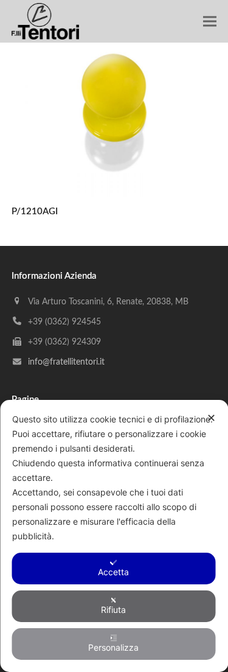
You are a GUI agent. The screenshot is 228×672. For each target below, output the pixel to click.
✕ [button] (211, 417)
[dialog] (114, 536)
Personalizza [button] (113, 647)
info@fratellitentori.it (66, 362)
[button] (209, 21)
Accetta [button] (113, 572)
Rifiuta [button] (113, 609)
